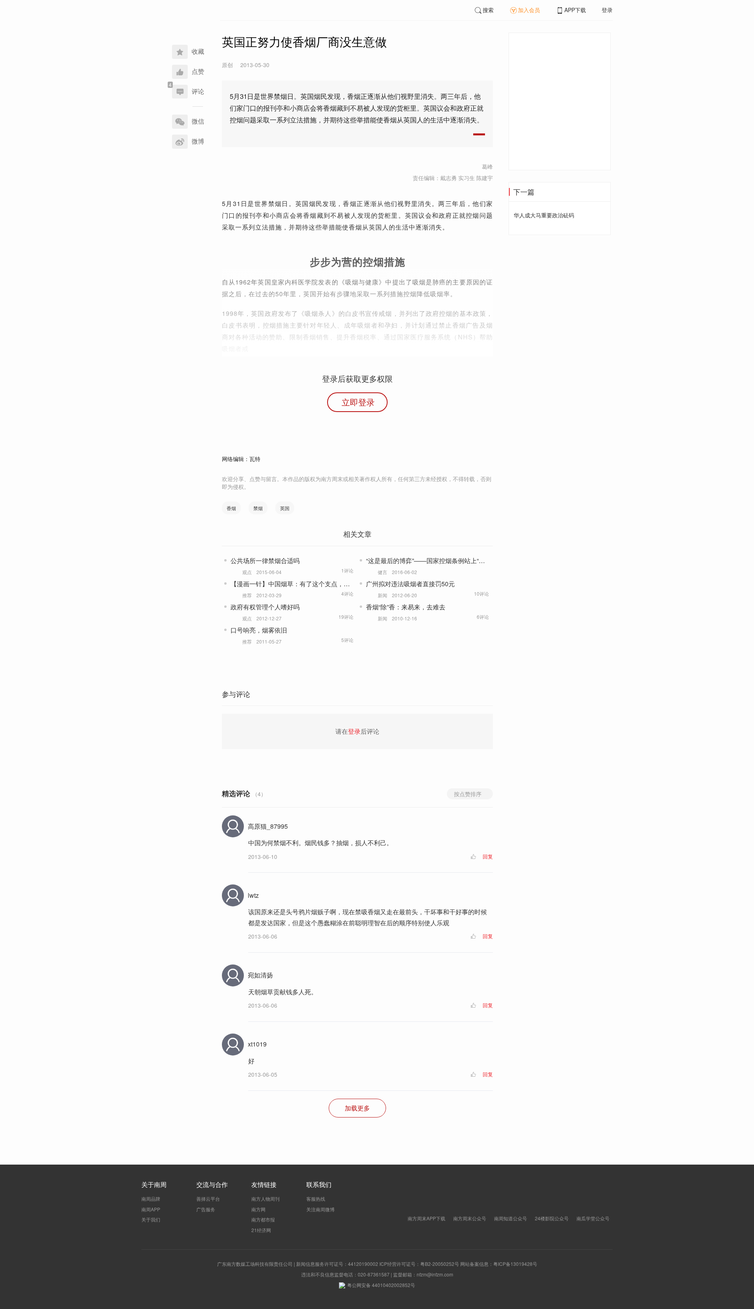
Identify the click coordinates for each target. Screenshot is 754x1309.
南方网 (258, 1209)
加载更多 (357, 1107)
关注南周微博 (320, 1209)
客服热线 (315, 1198)
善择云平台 (208, 1198)
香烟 (231, 508)
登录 (607, 10)
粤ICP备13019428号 (515, 1263)
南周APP (150, 1209)
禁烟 (258, 508)
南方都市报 (263, 1219)
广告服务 (205, 1209)
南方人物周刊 (265, 1198)
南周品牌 (150, 1198)
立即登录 (358, 402)
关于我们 (150, 1219)
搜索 (488, 10)
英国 (284, 508)
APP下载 (575, 10)
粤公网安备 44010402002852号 (381, 1285)
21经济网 (261, 1230)
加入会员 (529, 10)
